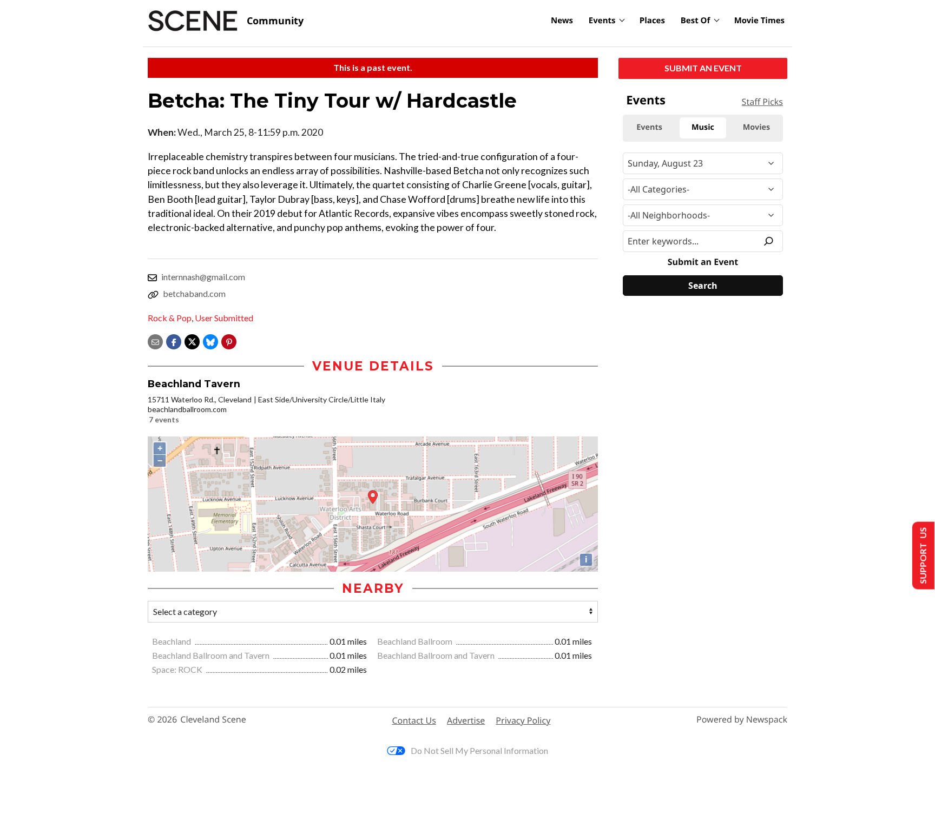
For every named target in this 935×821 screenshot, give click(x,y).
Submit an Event (703, 68)
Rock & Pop (170, 318)
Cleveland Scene (213, 719)
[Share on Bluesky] (210, 340)
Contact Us (414, 720)
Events (602, 20)
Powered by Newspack (741, 719)
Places (652, 20)
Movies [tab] (756, 127)
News (562, 20)
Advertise (466, 720)
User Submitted (224, 318)
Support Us (922, 555)
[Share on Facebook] (173, 340)
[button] (228, 340)
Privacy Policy (523, 720)
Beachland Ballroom (415, 641)
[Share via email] (155, 340)
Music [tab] (703, 127)
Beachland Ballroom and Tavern (211, 655)
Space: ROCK (178, 669)
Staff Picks (762, 102)
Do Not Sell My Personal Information (479, 750)
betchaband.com (194, 293)
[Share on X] (192, 340)
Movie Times (759, 20)
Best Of (695, 20)
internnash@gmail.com (203, 277)
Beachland (172, 641)
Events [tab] (649, 127)
